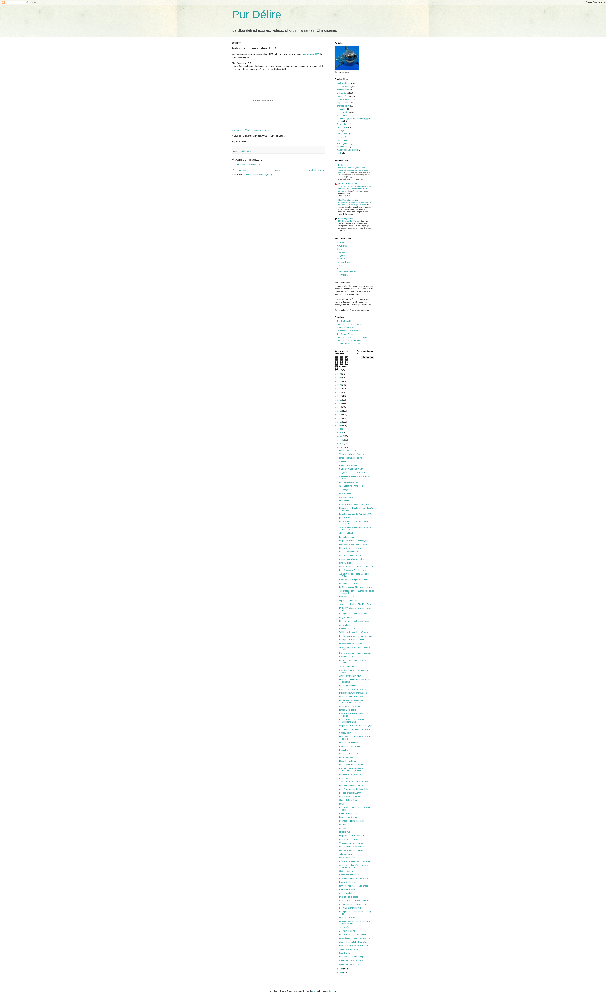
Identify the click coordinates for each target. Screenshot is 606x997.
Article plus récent (240, 170)
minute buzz (342, 246)
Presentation (342, 127)
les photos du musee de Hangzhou (354, 541)
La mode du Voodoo (348, 537)
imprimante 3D (343, 147)
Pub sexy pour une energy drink (353, 693)
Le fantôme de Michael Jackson (352, 934)
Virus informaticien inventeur (351, 843)
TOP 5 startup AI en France (348, 221)
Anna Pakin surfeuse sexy (350, 964)
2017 (339, 396)
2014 (339, 407)
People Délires (343, 96)
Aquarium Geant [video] (349, 465)
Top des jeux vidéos (345, 321)
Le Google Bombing (347, 686)
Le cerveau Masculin (348, 757)
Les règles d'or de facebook (351, 785)
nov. (342, 432)
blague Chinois (345, 617)
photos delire (345, 518)
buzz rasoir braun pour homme (352, 847)
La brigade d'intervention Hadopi (353, 614)
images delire (345, 493)
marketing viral (345, 893)
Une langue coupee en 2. (350, 450)
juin (341, 969)
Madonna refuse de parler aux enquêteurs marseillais (352, 769)
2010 (339, 422)
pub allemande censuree (350, 774)
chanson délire (343, 106)
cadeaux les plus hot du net (348, 344)
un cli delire (344, 828)
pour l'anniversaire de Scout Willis (353, 789)
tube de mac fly (345, 953)
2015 (339, 403)
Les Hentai (344, 824)
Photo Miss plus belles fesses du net (352, 337)
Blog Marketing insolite (348, 200)
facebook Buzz (343, 262)
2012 (339, 414)
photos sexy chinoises (348, 839)
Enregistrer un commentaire (248, 165)
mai (341, 972)
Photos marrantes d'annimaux (349, 324)
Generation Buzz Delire (349, 875)
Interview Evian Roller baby (351, 697)
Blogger (332, 991)
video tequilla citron (347, 533)
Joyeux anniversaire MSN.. (350, 676)
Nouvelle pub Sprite (347, 761)
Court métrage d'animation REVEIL (354, 900)
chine (339, 131)
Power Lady (344, 750)
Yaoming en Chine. (347, 489)
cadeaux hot (344, 501)
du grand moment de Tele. (350, 555)
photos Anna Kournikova (349, 796)
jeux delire (341, 115)
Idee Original (342, 275)
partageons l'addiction (346, 272)
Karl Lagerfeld (343, 143)
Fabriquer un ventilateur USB (351, 640)
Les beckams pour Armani (350, 793)
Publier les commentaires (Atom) (258, 175)
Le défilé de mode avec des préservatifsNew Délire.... (351, 701)
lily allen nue (344, 832)
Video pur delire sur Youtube (351, 454)
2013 (339, 411)
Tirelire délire (345, 927)
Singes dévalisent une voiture (352, 472)
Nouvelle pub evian (347, 917)
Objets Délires (343, 103)
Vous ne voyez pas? (347, 666)
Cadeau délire (345, 733)
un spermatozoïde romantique (352, 957)
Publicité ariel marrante (349, 813)
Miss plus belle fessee (348, 897)
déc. (342, 429)
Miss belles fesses (347, 597)
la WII (341, 804)
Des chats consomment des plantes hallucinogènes (354, 922)
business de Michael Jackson (352, 821)
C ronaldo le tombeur (348, 800)
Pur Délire (256, 14)
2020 (339, 385)
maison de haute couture (347, 150)
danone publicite (346, 497)
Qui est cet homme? (347, 858)
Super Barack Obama (348, 949)
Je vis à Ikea (344, 625)
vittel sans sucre (346, 854)
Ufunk (339, 265)
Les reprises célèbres (348, 482)
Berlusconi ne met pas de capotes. (354, 580)
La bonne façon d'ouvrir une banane (354, 729)
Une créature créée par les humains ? (355, 938)
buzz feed (341, 252)
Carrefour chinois (346, 657)
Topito (340, 165)
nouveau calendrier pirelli (350, 908)
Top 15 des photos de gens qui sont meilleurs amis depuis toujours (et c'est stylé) (353, 170)
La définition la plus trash (347, 331)
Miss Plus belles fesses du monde (353, 946)
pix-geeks (341, 256)
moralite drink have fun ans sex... (353, 904)
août (342, 443)
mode (339, 153)
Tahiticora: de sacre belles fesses (353, 632)
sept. (342, 440)
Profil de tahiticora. (347, 629)
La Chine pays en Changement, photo (355, 587)
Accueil (278, 170)
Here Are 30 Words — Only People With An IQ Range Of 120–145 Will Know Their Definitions (354, 188)
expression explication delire (351, 559)
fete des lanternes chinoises (351, 850)
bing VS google (346, 563)
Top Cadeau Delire (345, 334)
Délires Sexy (342, 93)
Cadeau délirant (346, 871)
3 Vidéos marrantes (345, 328)
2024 (339, 374)
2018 (339, 392)
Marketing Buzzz (345, 219)
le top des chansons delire (350, 458)
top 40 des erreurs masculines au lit (354, 861)
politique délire (343, 112)
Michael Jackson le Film (349, 746)
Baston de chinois (347, 882)
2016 (339, 400)
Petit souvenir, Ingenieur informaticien (355, 653)
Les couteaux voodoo (348, 552)
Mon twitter (341, 259)
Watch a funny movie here (257, 130)
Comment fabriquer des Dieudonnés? (355, 504)
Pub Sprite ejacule (347, 889)
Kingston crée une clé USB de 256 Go (355, 514)
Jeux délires (342, 124)
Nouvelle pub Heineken (349, 742)
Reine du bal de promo (349, 817)
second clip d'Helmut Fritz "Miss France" (356, 604)
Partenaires (342, 134)
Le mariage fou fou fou (349, 583)
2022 (339, 378)
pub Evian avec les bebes (350, 706)
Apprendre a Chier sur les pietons (353, 782)
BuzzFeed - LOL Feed (347, 184)
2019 (339, 389)
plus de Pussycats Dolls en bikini (353, 942)
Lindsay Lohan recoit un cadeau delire (355, 621)
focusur (340, 249)
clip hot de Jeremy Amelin (350, 600)
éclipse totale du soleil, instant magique (356, 725)
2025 (339, 370)
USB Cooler (237, 130)
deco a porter (345, 778)
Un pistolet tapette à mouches (352, 835)
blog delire (341, 109)
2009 (339, 425)
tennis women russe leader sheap (353, 886)
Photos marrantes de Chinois (349, 341)
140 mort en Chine (347, 931)
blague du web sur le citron (350, 548)
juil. (341, 447)
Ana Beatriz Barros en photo (351, 960)
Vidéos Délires (245, 151)
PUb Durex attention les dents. (352, 765)
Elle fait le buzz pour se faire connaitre (355, 636)
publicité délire (343, 99)
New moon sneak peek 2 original (353, 544)
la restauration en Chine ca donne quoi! (356, 566)
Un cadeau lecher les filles (350, 643)
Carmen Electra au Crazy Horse (353, 689)
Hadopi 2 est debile (347, 710)
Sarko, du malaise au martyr (351, 469)
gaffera (315, 991)
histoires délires (344, 87)
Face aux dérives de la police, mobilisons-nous (352, 721)
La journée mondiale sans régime (353, 878)
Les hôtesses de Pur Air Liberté (352, 570)
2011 (339, 418)
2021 (339, 381)
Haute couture (343, 140)
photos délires (343, 90)
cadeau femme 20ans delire (351, 486)
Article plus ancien (316, 170)
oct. (341, 436)
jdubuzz (340, 243)
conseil (340, 137)
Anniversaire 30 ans (347, 461)
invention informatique (348, 754)
